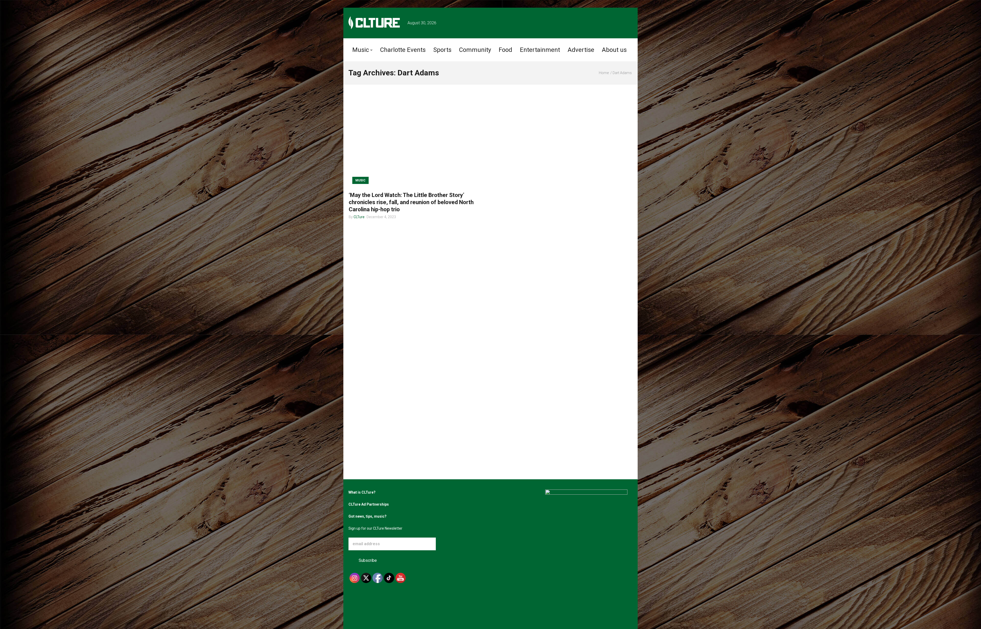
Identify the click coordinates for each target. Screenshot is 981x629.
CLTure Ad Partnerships (368, 504)
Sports (442, 49)
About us (614, 49)
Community (475, 49)
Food (505, 49)
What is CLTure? (362, 492)
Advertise (581, 49)
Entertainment (540, 49)
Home (604, 73)
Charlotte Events (403, 49)
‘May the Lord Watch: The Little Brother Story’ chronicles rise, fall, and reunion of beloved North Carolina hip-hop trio (411, 202)
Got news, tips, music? (367, 516)
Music (360, 49)
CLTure (359, 217)
